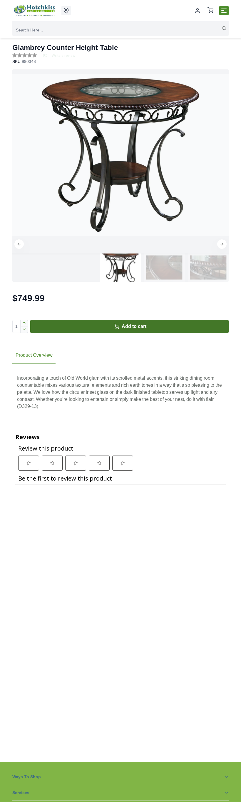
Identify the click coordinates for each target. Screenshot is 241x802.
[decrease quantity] (24, 329)
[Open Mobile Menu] (224, 10)
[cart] (210, 10)
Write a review (63, 55)
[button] (19, 244)
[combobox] (120, 30)
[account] (197, 11)
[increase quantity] (24, 323)
